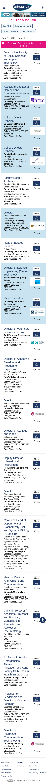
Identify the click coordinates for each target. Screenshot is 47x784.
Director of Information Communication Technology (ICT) (14, 735)
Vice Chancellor (13, 298)
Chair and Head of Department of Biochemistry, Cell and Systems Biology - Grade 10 (16, 527)
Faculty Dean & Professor (13, 179)
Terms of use (33, 762)
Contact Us (21, 766)
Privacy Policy (34, 766)
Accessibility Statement (37, 773)
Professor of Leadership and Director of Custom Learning (15, 699)
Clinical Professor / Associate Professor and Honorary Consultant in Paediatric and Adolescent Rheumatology (16, 621)
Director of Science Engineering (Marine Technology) (16, 271)
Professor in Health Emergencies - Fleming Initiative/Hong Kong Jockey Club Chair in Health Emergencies (16, 666)
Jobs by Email (6, 773)
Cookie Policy (34, 769)
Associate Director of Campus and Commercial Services (17, 90)
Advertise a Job (6, 776)
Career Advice (6, 769)
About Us (20, 762)
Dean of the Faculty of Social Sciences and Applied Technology (15, 57)
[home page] (22, 10)
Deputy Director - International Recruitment (14, 461)
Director (8, 212)
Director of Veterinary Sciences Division (16, 330)
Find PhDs (5, 766)
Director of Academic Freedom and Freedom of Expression (16, 364)
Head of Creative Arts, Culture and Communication (14, 581)
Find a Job (5, 762)
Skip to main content (10, 2)
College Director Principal (13, 119)
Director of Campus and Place (15, 432)
